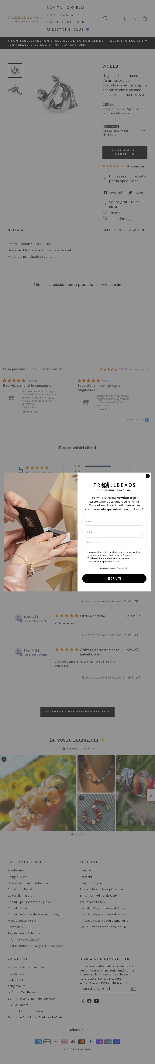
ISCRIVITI (114, 578)
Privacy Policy (122, 568)
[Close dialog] (148, 476)
